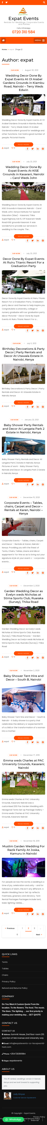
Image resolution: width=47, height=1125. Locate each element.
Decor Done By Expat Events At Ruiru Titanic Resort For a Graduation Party (23, 262)
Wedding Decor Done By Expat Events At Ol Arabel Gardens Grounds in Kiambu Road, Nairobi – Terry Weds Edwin (23, 83)
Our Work (15, 70)
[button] (13, 1119)
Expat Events (23, 18)
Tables (5, 968)
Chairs (5, 975)
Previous (11, 928)
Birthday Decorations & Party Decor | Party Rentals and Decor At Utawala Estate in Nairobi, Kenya (23, 354)
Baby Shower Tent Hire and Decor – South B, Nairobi (23, 677)
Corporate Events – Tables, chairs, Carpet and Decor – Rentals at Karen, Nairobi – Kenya (23, 508)
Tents (5, 962)
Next (38, 934)
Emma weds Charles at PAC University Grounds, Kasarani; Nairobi (23, 764)
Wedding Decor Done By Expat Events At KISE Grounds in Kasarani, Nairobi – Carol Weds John (23, 172)
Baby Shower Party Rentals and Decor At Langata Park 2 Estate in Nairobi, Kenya (23, 428)
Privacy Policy (8, 981)
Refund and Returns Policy (14, 988)
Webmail (35, 1120)
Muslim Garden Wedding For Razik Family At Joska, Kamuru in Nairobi (23, 850)
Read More (23, 144)
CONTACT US (8, 1030)
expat (6, 148)
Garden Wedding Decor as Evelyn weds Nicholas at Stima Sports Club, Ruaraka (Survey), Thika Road (23, 596)
